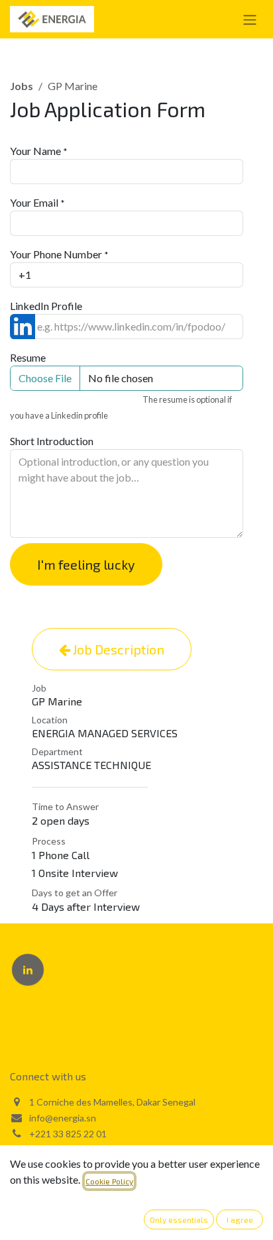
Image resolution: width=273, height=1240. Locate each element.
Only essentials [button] (179, 1219)
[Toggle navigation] (250, 19)
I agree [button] (240, 1219)
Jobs (21, 85)
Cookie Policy (109, 1181)
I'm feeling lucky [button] (86, 564)
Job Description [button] (117, 649)
